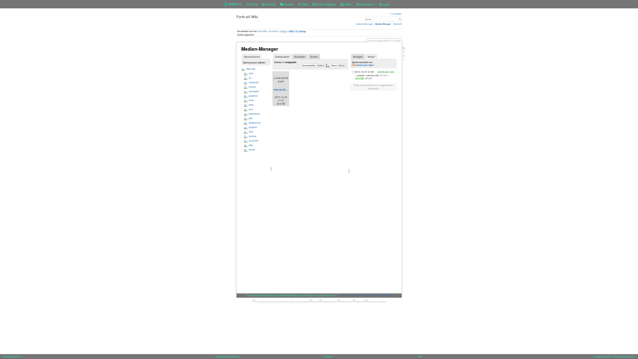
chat (251, 73)
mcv (251, 109)
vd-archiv (253, 140)
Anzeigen (358, 56)
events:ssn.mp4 (364, 65)
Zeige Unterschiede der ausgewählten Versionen (373, 86)
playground (255, 122)
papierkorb (254, 113)
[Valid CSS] (359, 301)
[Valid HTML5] (345, 301)
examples (254, 91)
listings (283, 31)
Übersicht (397, 23)
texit (251, 131)
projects (253, 127)
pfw (250, 118)
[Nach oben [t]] (403, 59)
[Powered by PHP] (328, 301)
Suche (400, 19)
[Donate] (314, 301)
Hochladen (299, 56)
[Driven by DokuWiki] (375, 301)
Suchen (314, 56)
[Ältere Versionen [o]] (403, 52)
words (252, 149)
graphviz (253, 95)
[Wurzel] (250, 68)
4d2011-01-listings (297, 31)
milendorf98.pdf (282, 89)
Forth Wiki (262, 31)
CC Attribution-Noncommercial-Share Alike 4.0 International (364, 295)
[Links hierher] (403, 55)
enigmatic (254, 82)
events (252, 86)
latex (251, 104)
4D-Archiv (273, 31)
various (252, 136)
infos (251, 100)
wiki (251, 145)
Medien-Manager (383, 23)
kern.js (18, 356)
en (250, 77)
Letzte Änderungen (364, 23)
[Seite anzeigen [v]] (403, 48)
